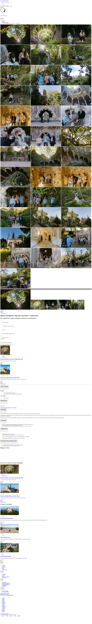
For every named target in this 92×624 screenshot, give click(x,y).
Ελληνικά (3, 602)
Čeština (3, 599)
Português (3, 608)
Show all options (2, 383)
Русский (3, 610)
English (3, 597)
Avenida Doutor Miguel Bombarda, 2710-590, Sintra (8, 407)
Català (3, 598)
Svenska (3, 611)
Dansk (3, 600)
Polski (3, 609)
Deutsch (3, 601)
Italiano (3, 605)
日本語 (3, 607)
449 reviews (4, 313)
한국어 (3, 604)
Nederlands (4, 606)
